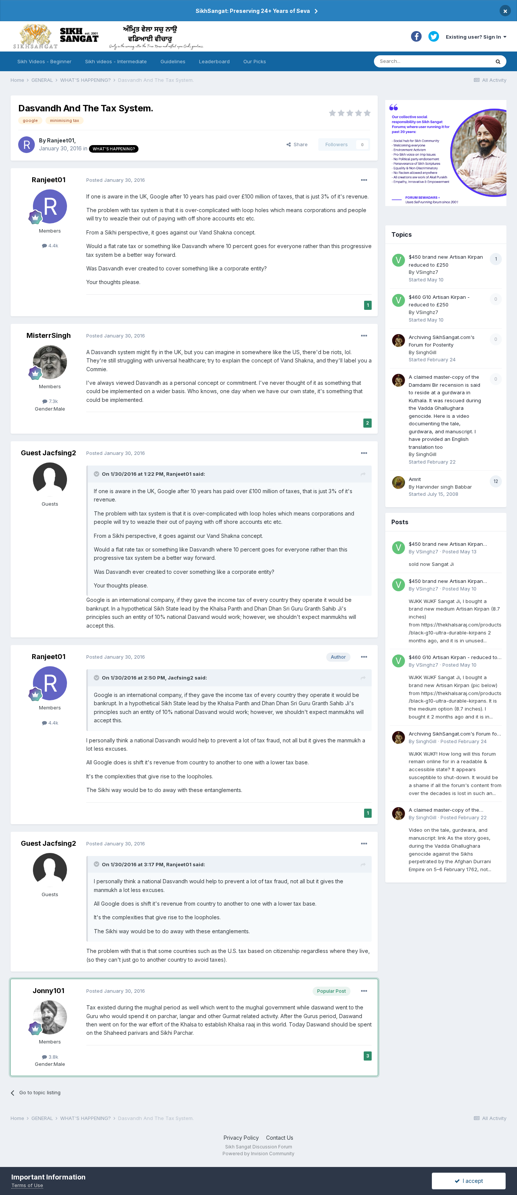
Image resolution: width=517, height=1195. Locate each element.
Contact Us (279, 1137)
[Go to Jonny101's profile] (50, 1017)
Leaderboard (214, 61)
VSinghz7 (427, 272)
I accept (471, 1181)
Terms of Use (27, 1185)
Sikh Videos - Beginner (44, 61)
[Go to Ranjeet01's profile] (26, 144)
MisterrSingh (48, 335)
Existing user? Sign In (474, 37)
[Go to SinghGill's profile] (398, 340)
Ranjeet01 (60, 140)
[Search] (498, 61)
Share (299, 144)
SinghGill (426, 352)
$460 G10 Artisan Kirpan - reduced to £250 (453, 657)
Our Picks (254, 61)
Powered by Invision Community (258, 1153)
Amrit (415, 479)
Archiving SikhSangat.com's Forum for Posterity (454, 734)
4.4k (52, 245)
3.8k (52, 1057)
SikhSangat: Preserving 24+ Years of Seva (253, 11)
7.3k (52, 401)
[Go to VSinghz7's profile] (398, 260)
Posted (115, 180)
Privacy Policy (241, 1137)
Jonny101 (48, 991)
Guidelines (172, 61)
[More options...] (364, 180)
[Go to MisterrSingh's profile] (50, 362)
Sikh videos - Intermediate (116, 61)
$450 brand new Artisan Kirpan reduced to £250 (446, 544)
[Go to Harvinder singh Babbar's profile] (398, 482)
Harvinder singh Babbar (444, 487)
